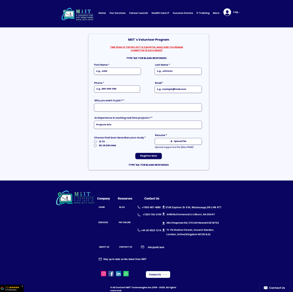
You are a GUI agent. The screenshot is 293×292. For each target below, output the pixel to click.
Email (158, 83)
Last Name (161, 65)
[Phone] (139, 207)
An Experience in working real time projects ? (122, 118)
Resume (160, 135)
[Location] (164, 207)
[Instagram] (103, 273)
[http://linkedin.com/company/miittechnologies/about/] (118, 273)
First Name (101, 65)
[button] (178, 141)
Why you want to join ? (108, 100)
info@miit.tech (156, 247)
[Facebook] (111, 273)
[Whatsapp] (126, 273)
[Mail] (142, 247)
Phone (98, 83)
